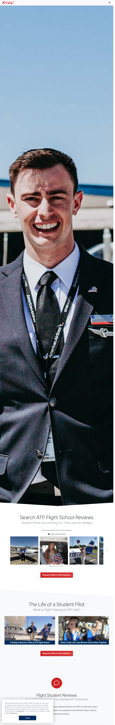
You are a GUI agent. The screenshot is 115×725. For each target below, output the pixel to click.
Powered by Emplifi (57, 566)
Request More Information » (56, 575)
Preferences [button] (14, 713)
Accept (27, 718)
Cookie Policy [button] (20, 711)
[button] (109, 2)
